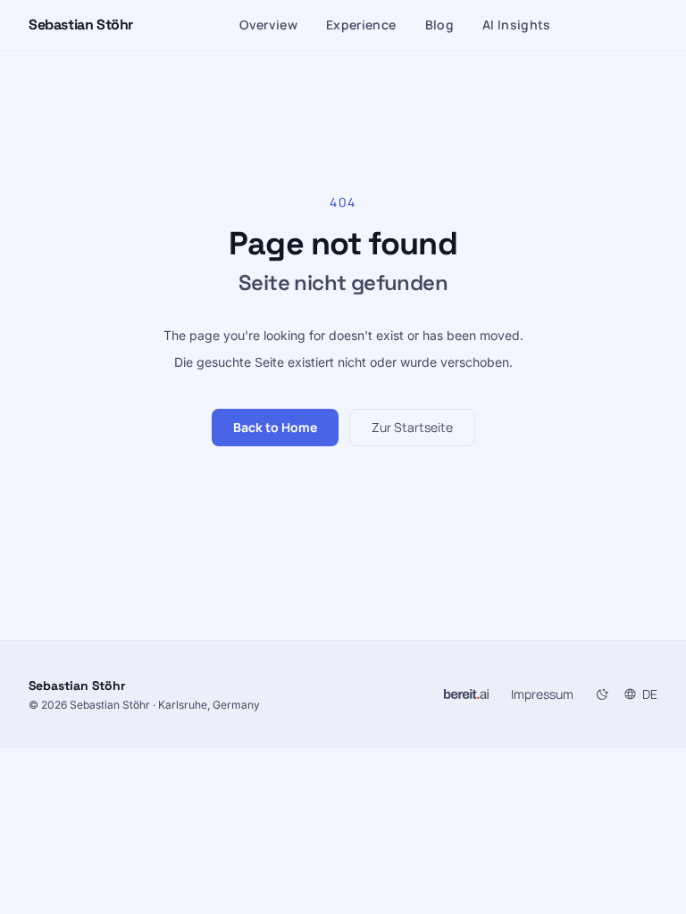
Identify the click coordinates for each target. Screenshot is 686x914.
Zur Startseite (412, 427)
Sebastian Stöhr (81, 24)
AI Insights (516, 24)
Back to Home (275, 427)
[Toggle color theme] (602, 694)
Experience (361, 24)
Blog (439, 24)
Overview (268, 24)
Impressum (542, 694)
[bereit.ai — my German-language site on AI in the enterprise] (466, 694)
